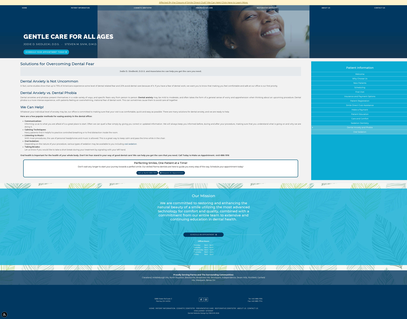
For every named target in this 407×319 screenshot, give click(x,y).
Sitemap (209, 311)
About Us (326, 8)
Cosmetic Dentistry (143, 8)
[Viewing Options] (4, 314)
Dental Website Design (197, 313)
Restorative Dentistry (267, 8)
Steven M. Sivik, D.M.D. (81, 44)
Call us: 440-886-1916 (147, 173)
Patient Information (80, 8)
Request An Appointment (173, 173)
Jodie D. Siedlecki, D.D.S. (41, 44)
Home (24, 8)
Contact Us (379, 8)
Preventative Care (204, 8)
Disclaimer (199, 311)
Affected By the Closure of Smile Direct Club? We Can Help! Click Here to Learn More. (203, 2)
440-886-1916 (222, 155)
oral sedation (130, 144)
